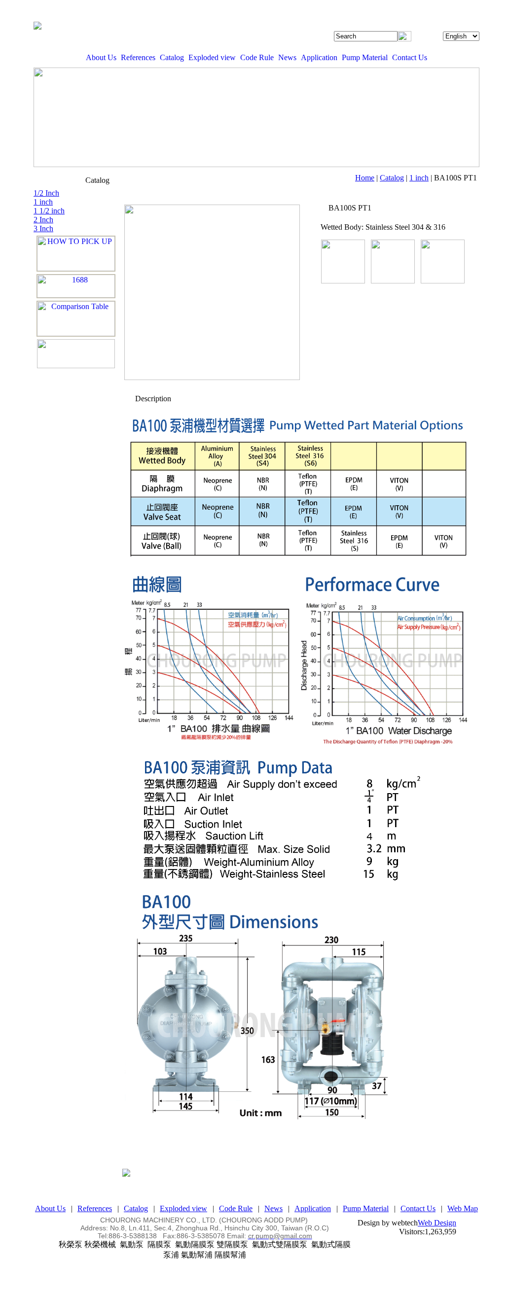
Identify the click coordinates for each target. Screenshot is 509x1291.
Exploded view (212, 57)
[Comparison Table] (75, 319)
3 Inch (43, 228)
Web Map (462, 1208)
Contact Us (409, 57)
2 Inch (43, 219)
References (138, 57)
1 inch (419, 178)
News (287, 57)
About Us (101, 57)
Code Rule (257, 57)
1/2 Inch (46, 193)
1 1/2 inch (49, 211)
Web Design (437, 1223)
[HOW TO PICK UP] (75, 254)
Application (319, 57)
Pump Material (365, 57)
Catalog (172, 57)
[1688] (75, 286)
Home (364, 178)
